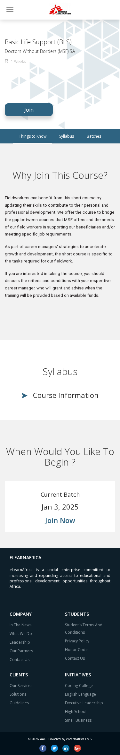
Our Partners (21, 651)
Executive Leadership (84, 703)
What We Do (21, 633)
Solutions (18, 694)
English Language (80, 694)
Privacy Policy (77, 641)
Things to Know (32, 136)
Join (29, 109)
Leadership (20, 642)
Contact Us (19, 659)
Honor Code (76, 649)
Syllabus (66, 136)
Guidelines (19, 703)
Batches (94, 136)
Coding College (79, 685)
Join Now (60, 520)
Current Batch (60, 494)
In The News (20, 625)
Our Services (21, 685)
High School (75, 711)
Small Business (78, 720)
